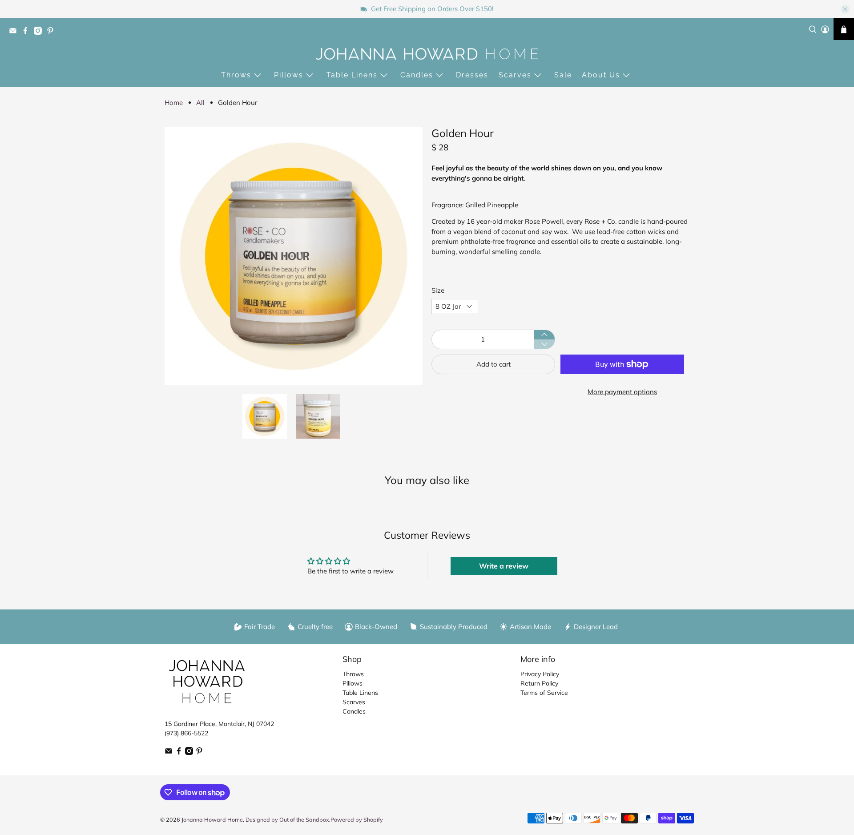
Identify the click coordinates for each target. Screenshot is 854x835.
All (200, 102)
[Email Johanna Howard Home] (15, 32)
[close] (845, 9)
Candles (416, 75)
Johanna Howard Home (212, 819)
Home (174, 102)
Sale (563, 75)
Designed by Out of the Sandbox (287, 819)
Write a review (503, 565)
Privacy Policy (539, 674)
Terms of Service (544, 693)
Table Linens (352, 75)
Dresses (472, 75)
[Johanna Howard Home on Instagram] (40, 32)
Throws (236, 75)
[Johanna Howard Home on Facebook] (27, 32)
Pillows (288, 75)
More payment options (622, 391)
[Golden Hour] (294, 256)
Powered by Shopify (356, 819)
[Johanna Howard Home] (427, 54)
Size (437, 290)
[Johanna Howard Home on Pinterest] (52, 32)
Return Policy (539, 683)
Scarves (515, 75)
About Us (601, 75)
